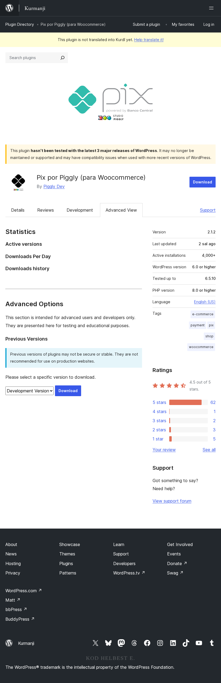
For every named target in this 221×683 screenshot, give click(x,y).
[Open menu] (212, 8)
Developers (124, 563)
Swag (175, 573)
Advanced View (121, 210)
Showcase (69, 544)
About (11, 544)
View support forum (172, 501)
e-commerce (202, 314)
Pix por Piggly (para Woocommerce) (91, 177)
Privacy (12, 573)
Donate (177, 563)
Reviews (45, 210)
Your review (164, 449)
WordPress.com (23, 590)
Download (202, 182)
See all (209, 449)
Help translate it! (149, 39)
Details (18, 210)
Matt (12, 600)
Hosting (13, 563)
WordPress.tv (129, 573)
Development (80, 210)
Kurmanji (26, 643)
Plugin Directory (19, 24)
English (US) (205, 301)
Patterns (67, 573)
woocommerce (201, 347)
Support (208, 210)
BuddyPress (20, 619)
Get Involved (180, 544)
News (11, 553)
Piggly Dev (54, 186)
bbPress (16, 609)
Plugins (66, 563)
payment (198, 325)
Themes (67, 553)
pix (211, 325)
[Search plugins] (62, 57)
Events (174, 553)
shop (209, 336)
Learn (118, 544)
